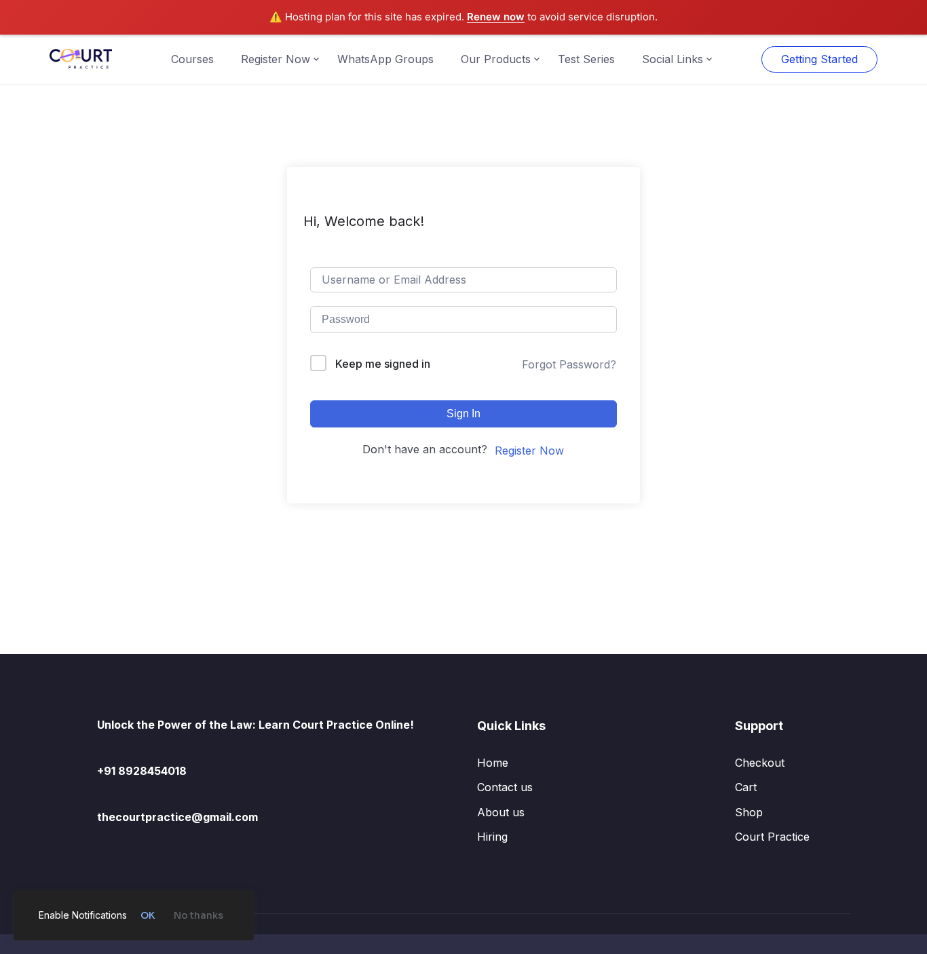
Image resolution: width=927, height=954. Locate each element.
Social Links (672, 59)
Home (492, 762)
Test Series (586, 59)
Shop (749, 812)
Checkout (759, 762)
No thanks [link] (198, 915)
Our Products (496, 59)
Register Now (275, 59)
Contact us (505, 787)
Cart (746, 787)
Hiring (492, 836)
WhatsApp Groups (385, 59)
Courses (192, 59)
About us (501, 812)
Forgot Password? (569, 364)
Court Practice (772, 836)
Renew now (496, 16)
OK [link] (147, 915)
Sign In (463, 413)
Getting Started (819, 59)
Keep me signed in (382, 363)
